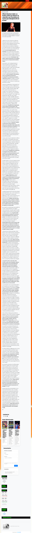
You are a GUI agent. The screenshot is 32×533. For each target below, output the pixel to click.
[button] (24, 1)
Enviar (16, 465)
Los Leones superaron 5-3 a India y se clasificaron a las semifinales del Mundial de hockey (17, 432)
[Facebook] (30, 1)
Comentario (5, 456)
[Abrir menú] (2, 9)
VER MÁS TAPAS (4, 514)
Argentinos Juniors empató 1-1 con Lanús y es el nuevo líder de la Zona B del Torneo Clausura (11, 433)
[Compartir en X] (5, 416)
